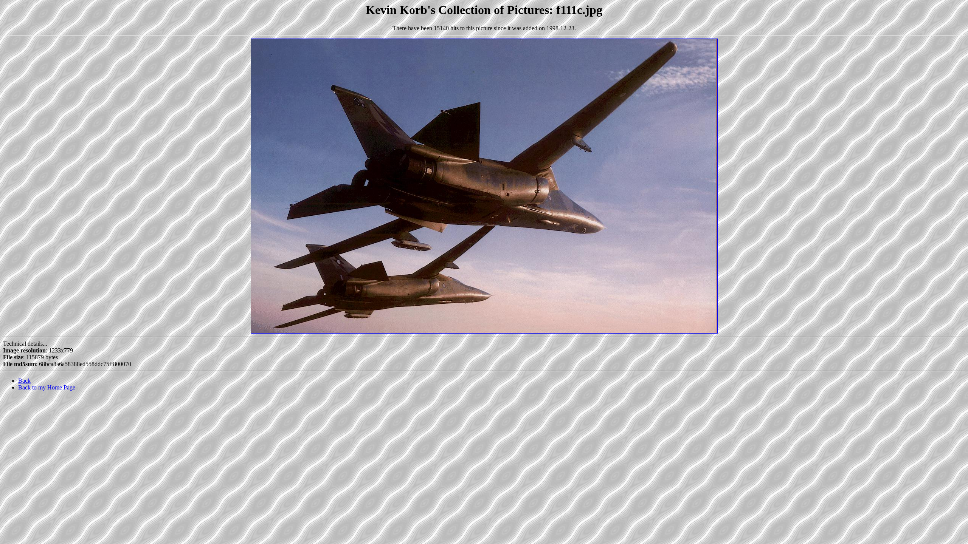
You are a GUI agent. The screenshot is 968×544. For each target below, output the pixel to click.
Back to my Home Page (46, 387)
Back (24, 380)
